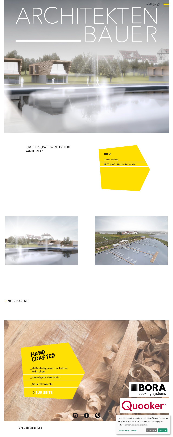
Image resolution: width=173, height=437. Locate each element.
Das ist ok (163, 430)
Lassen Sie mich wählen (127, 430)
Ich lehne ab (151, 430)
